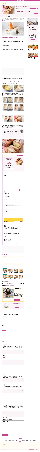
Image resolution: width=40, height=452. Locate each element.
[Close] (25, 217)
